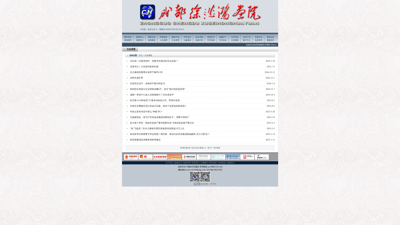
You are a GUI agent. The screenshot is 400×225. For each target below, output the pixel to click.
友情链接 (222, 163)
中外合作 (187, 37)
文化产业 (246, 37)
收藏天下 (223, 37)
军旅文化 (258, 37)
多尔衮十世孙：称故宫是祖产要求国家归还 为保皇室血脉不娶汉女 (162, 123)
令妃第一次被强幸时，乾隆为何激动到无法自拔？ (154, 61)
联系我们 (195, 163)
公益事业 (187, 40)
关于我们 (169, 163)
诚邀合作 (178, 163)
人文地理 (163, 40)
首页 (140, 55)
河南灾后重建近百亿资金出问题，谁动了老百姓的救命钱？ (158, 106)
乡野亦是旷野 (136, 78)
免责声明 (187, 163)
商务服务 (213, 163)
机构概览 (151, 40)
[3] (196, 148)
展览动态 (270, 37)
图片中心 (246, 40)
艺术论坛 (223, 40)
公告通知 (235, 40)
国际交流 (151, 37)
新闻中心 (140, 37)
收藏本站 (230, 163)
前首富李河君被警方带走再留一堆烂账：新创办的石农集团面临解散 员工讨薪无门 (169, 134)
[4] (198, 148)
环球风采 (163, 37)
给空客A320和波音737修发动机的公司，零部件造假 (155, 100)
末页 (218, 148)
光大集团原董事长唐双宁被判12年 (146, 72)
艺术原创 (211, 40)
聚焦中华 (175, 37)
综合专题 (199, 37)
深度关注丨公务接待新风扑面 (144, 66)
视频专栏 (270, 40)
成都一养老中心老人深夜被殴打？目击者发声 (152, 95)
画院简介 (140, 40)
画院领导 (128, 40)
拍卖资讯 (258, 40)
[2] (193, 148)
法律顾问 (204, 163)
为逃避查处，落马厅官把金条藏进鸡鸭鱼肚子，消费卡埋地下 (159, 117)
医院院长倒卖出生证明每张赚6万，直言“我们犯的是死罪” (157, 89)
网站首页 (128, 37)
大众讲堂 (175, 40)
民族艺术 (211, 37)
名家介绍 (199, 40)
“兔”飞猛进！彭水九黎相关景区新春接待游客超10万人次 (157, 128)
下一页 (213, 148)
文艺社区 (235, 37)
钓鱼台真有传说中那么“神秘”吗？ (146, 111)
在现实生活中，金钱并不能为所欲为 (147, 83)
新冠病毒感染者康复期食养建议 (145, 140)
